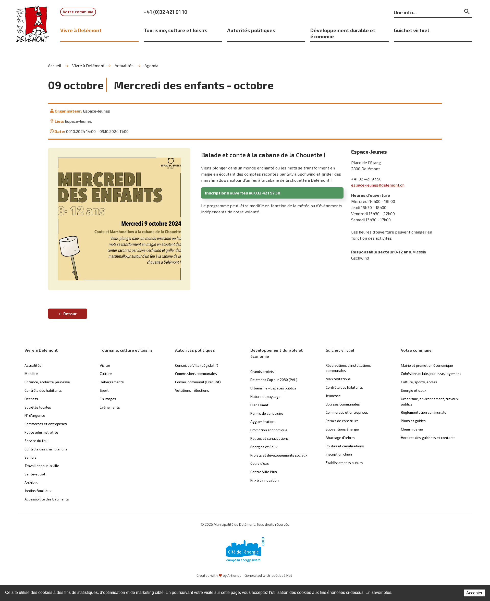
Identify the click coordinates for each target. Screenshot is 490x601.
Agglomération (262, 421)
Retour (70, 313)
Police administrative (41, 432)
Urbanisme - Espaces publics (273, 388)
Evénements (110, 407)
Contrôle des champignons (45, 449)
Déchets (31, 399)
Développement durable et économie (342, 33)
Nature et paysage (265, 396)
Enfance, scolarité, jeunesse (47, 382)
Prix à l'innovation (264, 480)
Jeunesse (333, 396)
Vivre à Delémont (81, 30)
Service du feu (35, 440)
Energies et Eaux (263, 447)
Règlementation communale (423, 412)
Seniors (30, 457)
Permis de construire (266, 413)
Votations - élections (192, 390)
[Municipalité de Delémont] (33, 28)
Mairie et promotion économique (427, 365)
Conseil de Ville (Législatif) (196, 365)
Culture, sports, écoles (419, 382)
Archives (31, 482)
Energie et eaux (413, 390)
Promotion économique (268, 430)
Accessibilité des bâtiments (46, 499)
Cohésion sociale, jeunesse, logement (431, 373)
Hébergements (112, 382)
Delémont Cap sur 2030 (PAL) (273, 379)
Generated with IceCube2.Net (268, 575)
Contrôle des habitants (43, 390)
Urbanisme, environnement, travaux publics (429, 401)
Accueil (54, 65)
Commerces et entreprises (45, 424)
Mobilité (31, 373)
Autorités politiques (251, 30)
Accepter (474, 593)
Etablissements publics (344, 462)
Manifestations (338, 379)
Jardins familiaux (37, 490)
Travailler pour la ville (41, 465)
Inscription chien (339, 454)
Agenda (151, 65)
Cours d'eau (259, 463)
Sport (104, 390)
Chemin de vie (412, 429)
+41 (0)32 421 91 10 (165, 12)
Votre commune (78, 11)
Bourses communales (343, 404)
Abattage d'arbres (340, 437)
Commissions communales (196, 373)
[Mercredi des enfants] (119, 219)
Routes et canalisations (269, 438)
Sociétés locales (37, 407)
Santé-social (34, 474)
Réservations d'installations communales (348, 368)
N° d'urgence (34, 415)
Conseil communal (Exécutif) (198, 382)
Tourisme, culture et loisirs (175, 30)
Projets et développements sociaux (278, 455)
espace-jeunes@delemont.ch (378, 184)
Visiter (105, 365)
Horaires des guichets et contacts (428, 437)
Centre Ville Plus (263, 472)
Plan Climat (259, 405)
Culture (106, 373)
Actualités (124, 65)
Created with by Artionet (219, 575)
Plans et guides (413, 421)
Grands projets (262, 371)
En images (108, 399)
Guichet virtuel (411, 30)
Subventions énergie (342, 429)
